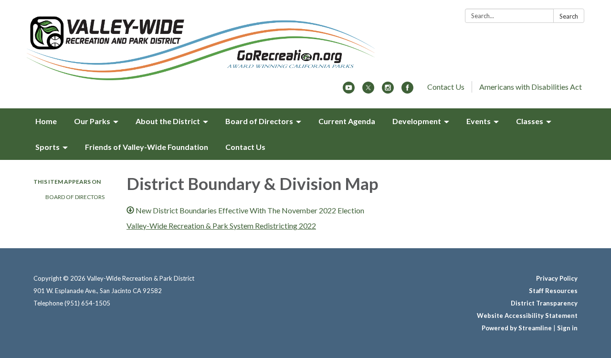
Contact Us (445, 86)
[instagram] (388, 90)
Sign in (567, 328)
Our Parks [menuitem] (92, 121)
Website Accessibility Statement (527, 315)
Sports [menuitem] (47, 146)
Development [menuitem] (416, 121)
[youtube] (349, 90)
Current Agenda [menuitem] (346, 121)
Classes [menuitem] (529, 121)
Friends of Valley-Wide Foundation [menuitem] (146, 146)
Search (568, 16)
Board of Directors (75, 196)
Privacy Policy (557, 278)
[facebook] (407, 90)
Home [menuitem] (46, 121)
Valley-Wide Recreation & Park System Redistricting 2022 (221, 225)
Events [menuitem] (478, 121)
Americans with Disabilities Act (530, 86)
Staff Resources (553, 291)
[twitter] (368, 90)
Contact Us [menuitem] (245, 146)
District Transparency (544, 303)
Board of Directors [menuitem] (259, 121)
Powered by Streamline (517, 328)
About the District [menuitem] (168, 121)
